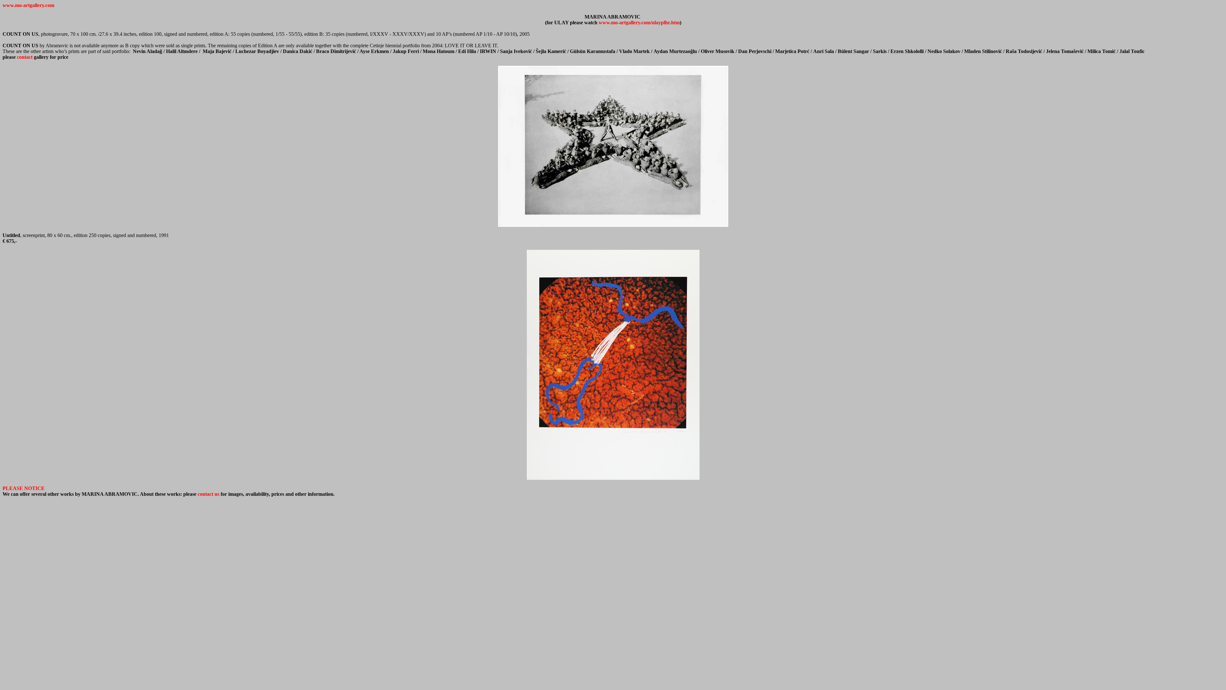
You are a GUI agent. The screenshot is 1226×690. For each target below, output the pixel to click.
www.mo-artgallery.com (28, 5)
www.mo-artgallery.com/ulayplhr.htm (639, 22)
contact (24, 57)
